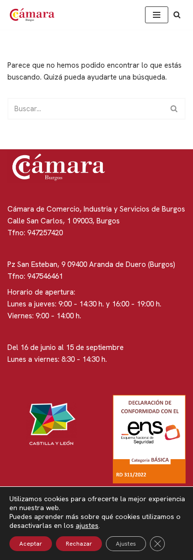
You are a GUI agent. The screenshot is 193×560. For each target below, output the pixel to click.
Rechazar (79, 544)
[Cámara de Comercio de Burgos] (34, 15)
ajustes (87, 525)
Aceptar (30, 544)
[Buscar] (177, 14)
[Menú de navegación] (156, 14)
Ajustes (126, 544)
